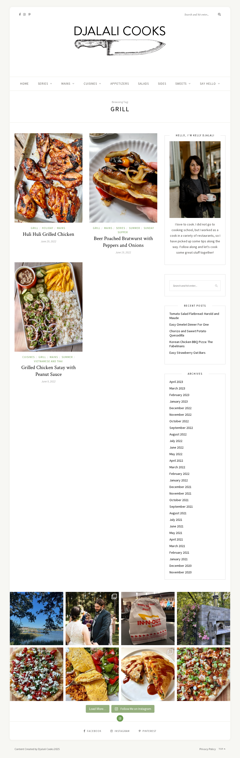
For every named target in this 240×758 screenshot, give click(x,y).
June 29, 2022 (48, 241)
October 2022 (179, 421)
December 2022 (180, 408)
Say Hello (208, 84)
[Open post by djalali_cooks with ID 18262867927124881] (36, 674)
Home (24, 84)
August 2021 (178, 513)
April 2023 (176, 382)
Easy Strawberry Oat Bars (187, 352)
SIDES (162, 84)
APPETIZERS (119, 84)
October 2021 (179, 500)
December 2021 (180, 487)
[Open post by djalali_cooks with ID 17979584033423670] (92, 618)
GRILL (34, 228)
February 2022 (179, 474)
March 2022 (177, 467)
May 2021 (175, 533)
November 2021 (180, 493)
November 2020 (180, 572)
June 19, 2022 (123, 252)
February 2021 (179, 552)
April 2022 (176, 460)
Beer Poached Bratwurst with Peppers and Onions (123, 242)
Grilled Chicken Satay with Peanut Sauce (48, 371)
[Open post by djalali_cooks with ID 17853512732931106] (203, 618)
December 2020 (180, 566)
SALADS (143, 84)
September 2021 (181, 506)
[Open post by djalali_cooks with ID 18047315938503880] (148, 618)
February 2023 (179, 395)
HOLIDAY (47, 228)
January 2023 (178, 401)
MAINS (65, 84)
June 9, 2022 (48, 381)
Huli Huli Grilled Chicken (48, 234)
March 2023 (177, 388)
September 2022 (181, 428)
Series (43, 84)
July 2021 (175, 520)
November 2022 (180, 414)
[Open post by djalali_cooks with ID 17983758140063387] (92, 674)
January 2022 (178, 480)
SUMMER (134, 228)
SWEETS (181, 84)
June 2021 (176, 526)
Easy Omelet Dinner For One (189, 324)
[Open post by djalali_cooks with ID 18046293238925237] (36, 618)
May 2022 (175, 454)
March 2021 (177, 546)
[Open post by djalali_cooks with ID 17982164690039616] (203, 674)
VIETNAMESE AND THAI (48, 361)
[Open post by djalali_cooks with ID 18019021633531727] (148, 674)
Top (221, 748)
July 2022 (175, 441)
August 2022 (178, 434)
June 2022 (176, 447)
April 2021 (176, 539)
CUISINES (90, 84)
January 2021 (178, 559)
